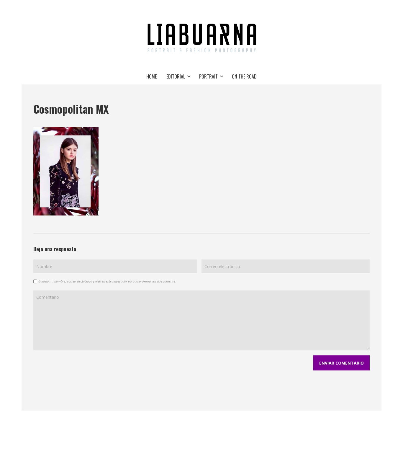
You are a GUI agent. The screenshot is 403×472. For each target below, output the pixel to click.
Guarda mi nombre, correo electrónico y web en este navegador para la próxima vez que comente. (107, 281)
